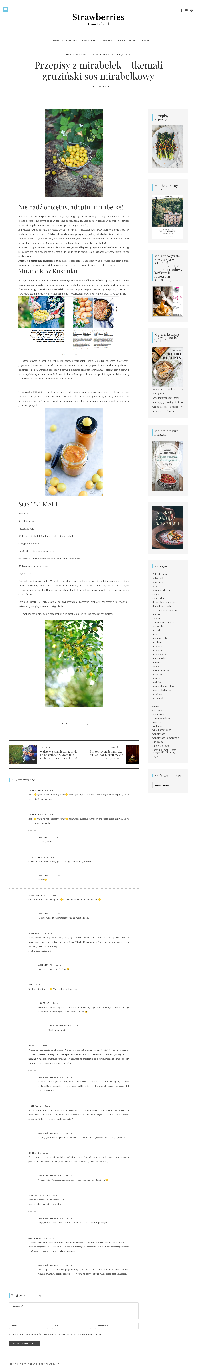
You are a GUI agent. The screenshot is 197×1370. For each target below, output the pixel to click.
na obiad (157, 642)
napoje (156, 662)
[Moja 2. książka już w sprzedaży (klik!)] (167, 367)
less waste (157, 626)
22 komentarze (99, 86)
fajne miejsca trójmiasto (165, 610)
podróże (156, 682)
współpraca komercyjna (165, 738)
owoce (85, 54)
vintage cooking (161, 718)
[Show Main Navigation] (5, 9)
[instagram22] (186, 10)
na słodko (157, 646)
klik (65, 261)
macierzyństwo (160, 638)
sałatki (156, 706)
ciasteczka (158, 598)
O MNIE (121, 40)
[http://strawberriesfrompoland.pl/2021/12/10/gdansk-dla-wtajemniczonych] (167, 217)
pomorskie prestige (163, 686)
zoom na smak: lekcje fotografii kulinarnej (164, 751)
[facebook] (181, 10)
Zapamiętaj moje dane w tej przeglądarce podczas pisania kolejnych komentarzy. (56, 1334)
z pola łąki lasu (120, 54)
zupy (155, 756)
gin (30, 985)
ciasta (155, 594)
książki (156, 618)
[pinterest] (191, 10)
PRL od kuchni (160, 574)
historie (156, 614)
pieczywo (157, 674)
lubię (155, 634)
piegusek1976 (36, 895)
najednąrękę (159, 658)
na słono (72, 54)
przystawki (158, 698)
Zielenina (34, 857)
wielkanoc (158, 726)
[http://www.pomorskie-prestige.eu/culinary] (167, 528)
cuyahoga (35, 790)
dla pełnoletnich (161, 606)
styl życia (157, 710)
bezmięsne (158, 582)
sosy (85, 724)
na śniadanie (159, 654)
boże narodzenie (161, 590)
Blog (55, 40)
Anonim (43, 837)
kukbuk (64, 724)
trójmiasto (158, 714)
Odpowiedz (123, 790)
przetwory (100, 54)
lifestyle (156, 630)
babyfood (157, 578)
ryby (154, 702)
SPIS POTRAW (70, 40)
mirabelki (75, 724)
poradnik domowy (162, 690)
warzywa (157, 722)
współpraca (158, 734)
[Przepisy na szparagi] (167, 147)
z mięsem (157, 742)
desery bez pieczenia (163, 602)
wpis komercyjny (161, 730)
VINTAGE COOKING (140, 40)
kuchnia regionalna (163, 622)
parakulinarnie (160, 670)
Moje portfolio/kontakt (97, 40)
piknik (156, 678)
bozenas (33, 933)
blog (154, 586)
